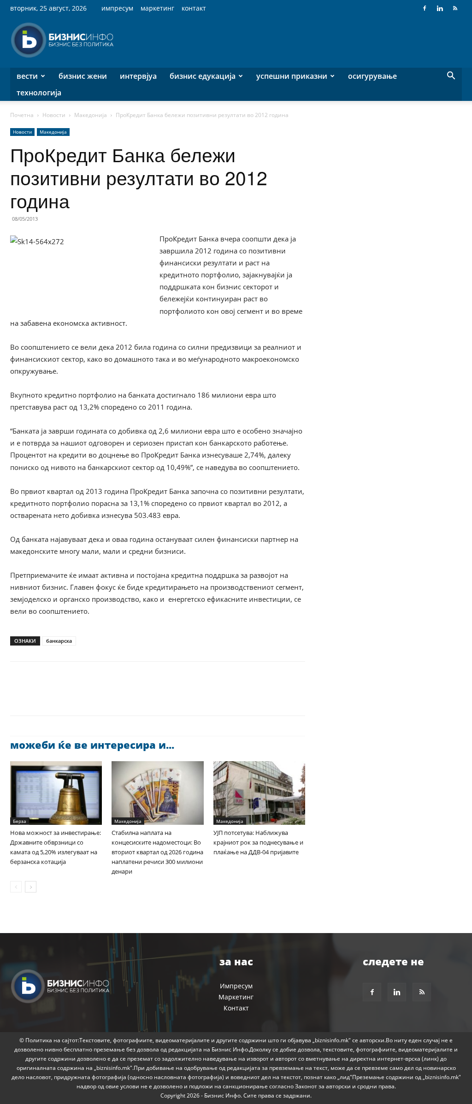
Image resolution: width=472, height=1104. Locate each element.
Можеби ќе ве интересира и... (92, 744)
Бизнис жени (83, 76)
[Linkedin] (440, 8)
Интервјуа (138, 76)
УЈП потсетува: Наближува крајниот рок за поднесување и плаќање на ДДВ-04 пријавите (258, 842)
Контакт (194, 8)
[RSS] (455, 8)
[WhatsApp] (83, 696)
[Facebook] (424, 8)
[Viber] (125, 696)
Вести (27, 76)
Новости (53, 115)
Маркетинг (157, 8)
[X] (40, 696)
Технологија (39, 93)
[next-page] (30, 887)
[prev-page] (16, 887)
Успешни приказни (291, 76)
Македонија (90, 115)
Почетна (22, 115)
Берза (19, 821)
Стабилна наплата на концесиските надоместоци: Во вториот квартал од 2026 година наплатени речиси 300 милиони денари (157, 851)
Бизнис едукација (203, 76)
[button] (451, 76)
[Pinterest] (62, 696)
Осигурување (372, 76)
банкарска (59, 640)
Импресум (117, 8)
